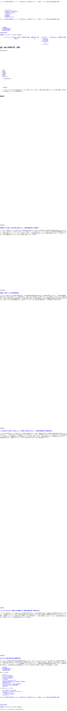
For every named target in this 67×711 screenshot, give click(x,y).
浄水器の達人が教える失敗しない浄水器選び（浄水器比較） (14, 681)
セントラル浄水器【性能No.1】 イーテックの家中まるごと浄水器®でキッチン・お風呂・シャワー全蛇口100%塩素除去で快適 (29, 697)
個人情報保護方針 (7, 28)
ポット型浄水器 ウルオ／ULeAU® (9, 690)
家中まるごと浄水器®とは (8, 675)
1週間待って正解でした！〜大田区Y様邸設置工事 (9, 292)
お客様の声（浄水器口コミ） (8, 677)
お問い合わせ (53, 37)
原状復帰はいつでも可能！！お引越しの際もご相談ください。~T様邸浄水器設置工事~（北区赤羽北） (19, 227)
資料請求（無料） (62, 37)
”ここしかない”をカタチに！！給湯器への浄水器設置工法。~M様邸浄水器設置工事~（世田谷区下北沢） (20, 610)
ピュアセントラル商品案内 (8, 676)
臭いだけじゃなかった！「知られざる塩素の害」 (12, 683)
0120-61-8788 (3, 32)
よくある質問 (5, 679)
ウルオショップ (6, 694)
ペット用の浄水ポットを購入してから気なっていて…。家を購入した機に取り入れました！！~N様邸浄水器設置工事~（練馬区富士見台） (26, 430)
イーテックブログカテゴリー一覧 (9, 680)
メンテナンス (45, 44)
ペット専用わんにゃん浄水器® (8, 693)
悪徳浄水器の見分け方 (7, 682)
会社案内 (5, 27)
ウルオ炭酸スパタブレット (8, 692)
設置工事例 (45, 39)
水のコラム (45, 38)
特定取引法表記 (6, 30)
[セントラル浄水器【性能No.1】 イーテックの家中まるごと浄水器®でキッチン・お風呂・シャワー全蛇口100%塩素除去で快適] (13, 7)
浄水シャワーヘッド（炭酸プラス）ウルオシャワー (12, 691)
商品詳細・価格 (25, 37)
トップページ (7, 37)
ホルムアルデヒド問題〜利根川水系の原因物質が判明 (10, 658)
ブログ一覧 (44, 37)
